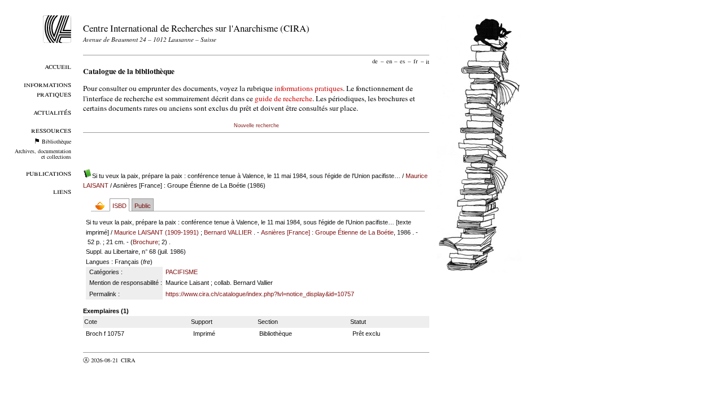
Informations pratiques (47, 89)
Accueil (58, 65)
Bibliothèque (56, 141)
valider (150, 360)
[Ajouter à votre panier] (102, 205)
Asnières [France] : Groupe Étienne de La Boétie (327, 232)
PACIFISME (181, 272)
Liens (62, 190)
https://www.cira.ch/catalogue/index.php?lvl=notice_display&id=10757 (259, 294)
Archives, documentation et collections (43, 154)
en (389, 61)
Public (142, 205)
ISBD (119, 205)
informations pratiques (309, 88)
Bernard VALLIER (228, 232)
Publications (48, 172)
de (375, 61)
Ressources (51, 129)
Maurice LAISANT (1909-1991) (156, 232)
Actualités (52, 111)
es (402, 61)
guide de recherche (283, 98)
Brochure (145, 242)
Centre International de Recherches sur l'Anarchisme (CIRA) (196, 27)
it (427, 61)
